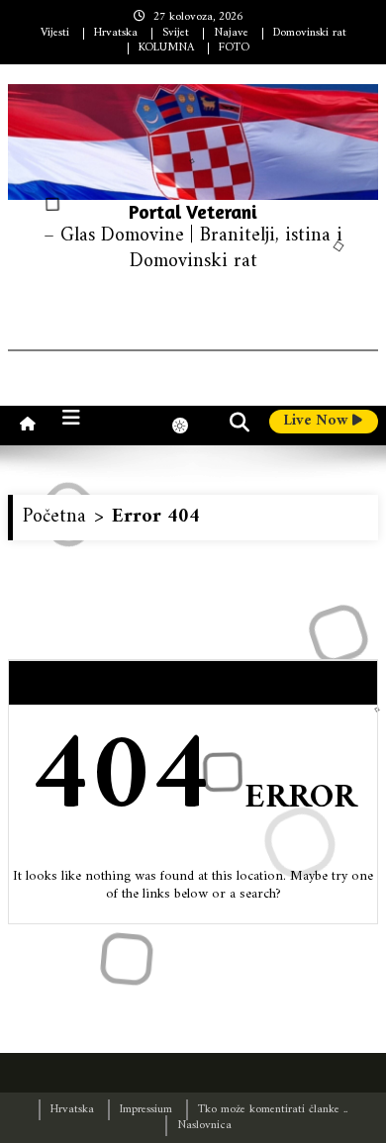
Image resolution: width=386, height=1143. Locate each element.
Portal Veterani (193, 211)
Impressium (146, 1109)
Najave (231, 33)
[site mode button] (190, 425)
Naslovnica (204, 1125)
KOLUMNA (166, 48)
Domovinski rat (309, 33)
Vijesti (55, 33)
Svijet (175, 33)
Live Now (317, 421)
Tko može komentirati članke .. (272, 1109)
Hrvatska (116, 33)
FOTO (234, 48)
